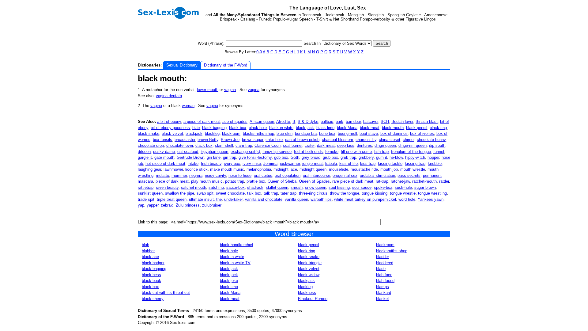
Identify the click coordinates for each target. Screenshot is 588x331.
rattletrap (145, 187)
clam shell (224, 145)
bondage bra (306, 133)
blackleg (212, 133)
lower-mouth (207, 89)
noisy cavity (215, 175)
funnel (438, 151)
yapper (152, 205)
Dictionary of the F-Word (225, 65)
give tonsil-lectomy (255, 157)
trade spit (146, 199)
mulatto (162, 175)
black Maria (347, 127)
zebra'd (167, 205)
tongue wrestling (432, 193)
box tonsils (162, 139)
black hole (258, 127)
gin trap (229, 157)
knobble (435, 163)
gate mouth (164, 157)
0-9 (259, 52)
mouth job (389, 169)
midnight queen (313, 169)
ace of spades (234, 121)
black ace (150, 256)
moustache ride (364, 169)
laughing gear (149, 169)
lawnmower (173, 169)
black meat (369, 127)
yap (141, 205)
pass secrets (409, 175)
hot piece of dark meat (165, 163)
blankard (383, 292)
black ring (438, 127)
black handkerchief (236, 244)
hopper (433, 157)
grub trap (348, 157)
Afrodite (283, 121)
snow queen (315, 187)
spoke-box (383, 187)
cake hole (274, 139)
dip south (437, 145)
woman (188, 105)
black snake (148, 133)
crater (310, 145)
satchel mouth (193, 187)
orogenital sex (345, 175)
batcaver (370, 121)
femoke (331, 151)
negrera (195, 175)
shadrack (255, 187)
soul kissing (339, 187)
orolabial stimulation (377, 175)
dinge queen (385, 145)
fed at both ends (308, 151)
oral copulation (287, 175)
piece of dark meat (172, 181)
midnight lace (285, 169)
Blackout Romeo (312, 298)
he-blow (396, 157)
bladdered (384, 263)
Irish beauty (211, 163)
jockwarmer (290, 163)
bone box (327, 133)
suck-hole (403, 187)
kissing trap (415, 163)
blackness (307, 292)
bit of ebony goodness (170, 127)
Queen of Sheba (282, 181)
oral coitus (263, 175)
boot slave (369, 133)
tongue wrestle (403, 193)
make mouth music (227, 169)
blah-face (384, 274)
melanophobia (259, 169)
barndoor (353, 121)
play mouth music (207, 181)
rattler (444, 181)
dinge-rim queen (412, 145)
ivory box (232, 163)
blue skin (284, 133)
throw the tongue (344, 193)
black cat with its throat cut (166, 292)
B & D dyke (308, 121)
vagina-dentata (169, 95)
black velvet (172, 133)
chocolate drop (151, 145)
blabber (148, 251)
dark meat (326, 145)
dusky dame (164, 151)
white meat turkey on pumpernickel (365, 199)
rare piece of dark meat (352, 181)
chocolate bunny (431, 139)
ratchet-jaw (400, 181)
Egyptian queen (214, 151)
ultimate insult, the (205, 199)
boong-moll (347, 133)
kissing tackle (390, 163)
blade (381, 268)
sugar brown (425, 187)
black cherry (153, 298)
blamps (382, 286)
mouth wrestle (412, 169)
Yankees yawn (430, 199)
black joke (229, 280)
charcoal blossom (337, 139)
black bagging (214, 127)
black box (237, 127)
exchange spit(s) (245, 151)
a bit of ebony (169, 121)
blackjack (194, 133)
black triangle (310, 263)
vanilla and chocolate (263, 199)
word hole (406, 199)
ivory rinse (252, 163)
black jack (305, 127)
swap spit (205, 193)
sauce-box (235, 187)
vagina (230, 89)
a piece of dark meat (201, 121)
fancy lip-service (277, 151)
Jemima (270, 163)
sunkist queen (150, 193)
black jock (229, 274)
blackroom (231, 133)
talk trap (271, 193)
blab (196, 127)
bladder (382, 256)
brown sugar (252, 139)
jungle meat (312, 163)
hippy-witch (415, 157)
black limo (325, 127)
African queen (262, 121)
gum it (381, 157)
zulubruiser (211, 205)
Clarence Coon (267, 145)
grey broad (311, 157)
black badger (153, 263)
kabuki (331, 163)
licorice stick (196, 169)
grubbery (366, 157)
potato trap (234, 181)
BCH (385, 121)
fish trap (381, 151)
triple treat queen (172, 199)
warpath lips (321, 199)
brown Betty (208, 139)
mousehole (338, 169)
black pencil (416, 127)
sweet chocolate (230, 193)
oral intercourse (316, 175)
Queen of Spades (314, 181)
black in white (281, 127)
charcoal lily (366, 139)
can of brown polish (302, 139)
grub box (330, 157)
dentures (364, 145)
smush (297, 187)
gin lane (214, 157)
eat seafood (187, 151)
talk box (254, 193)
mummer (179, 175)
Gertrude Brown (190, 157)
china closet (389, 139)
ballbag (327, 121)
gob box (281, 157)
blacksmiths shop (258, 133)
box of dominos (394, 133)
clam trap (244, 145)
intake (193, 163)
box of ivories (422, 133)
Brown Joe (230, 139)
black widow (308, 274)
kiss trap (367, 163)
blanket (382, 298)
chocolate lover (179, 145)
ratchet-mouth (424, 181)
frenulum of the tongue (411, 151)
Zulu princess (188, 205)
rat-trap (382, 181)
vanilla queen (296, 199)
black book (151, 280)
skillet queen (277, 187)
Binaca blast (427, 121)
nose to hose (239, 175)
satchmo (216, 187)
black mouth (393, 127)
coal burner (292, 145)
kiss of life (348, 163)
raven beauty (167, 187)
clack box (204, 145)
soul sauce (361, 187)
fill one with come (356, 151)
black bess (151, 274)
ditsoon (144, 151)
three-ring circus (313, 193)
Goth (295, 157)
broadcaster (185, 139)
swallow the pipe (179, 193)
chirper (408, 139)
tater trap (288, 193)
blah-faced (385, 280)
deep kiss (345, 145)
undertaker (233, 199)
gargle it (145, 157)
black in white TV (235, 263)
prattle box (256, 181)
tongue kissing (374, 193)
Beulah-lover (402, 121)
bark (339, 121)
